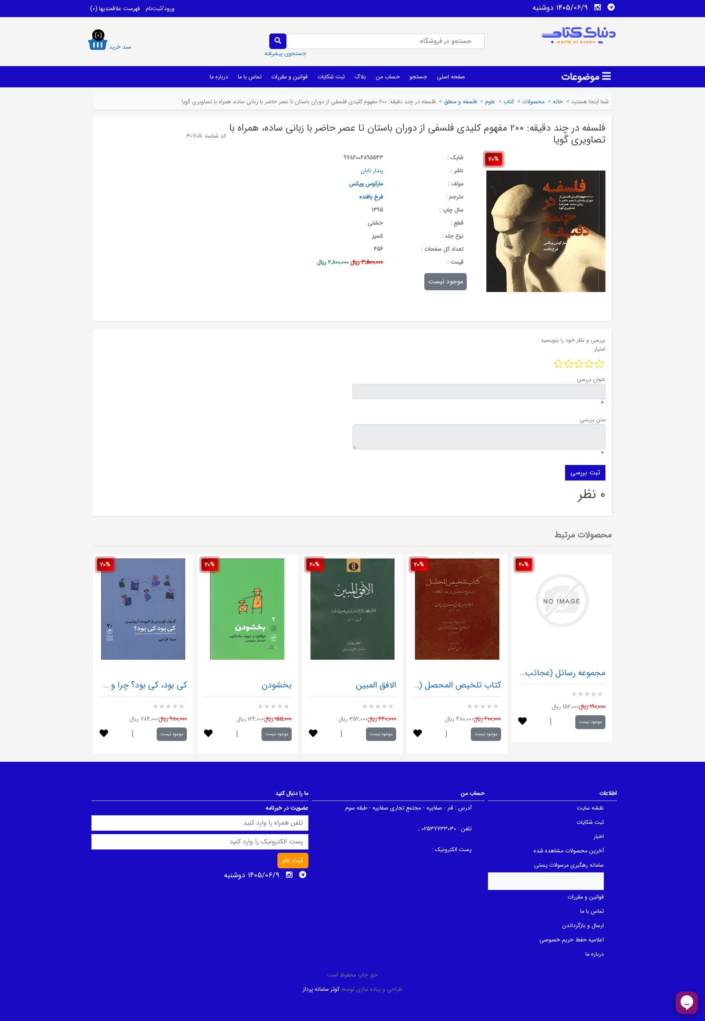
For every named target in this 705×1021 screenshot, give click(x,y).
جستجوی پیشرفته (285, 53)
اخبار (599, 836)
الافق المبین (376, 685)
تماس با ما (250, 76)
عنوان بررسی (591, 379)
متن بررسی (592, 419)
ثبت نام (293, 860)
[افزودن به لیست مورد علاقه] (104, 734)
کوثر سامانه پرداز (321, 989)
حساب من (388, 76)
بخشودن (277, 685)
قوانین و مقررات (289, 76)
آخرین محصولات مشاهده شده (569, 850)
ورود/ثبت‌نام (160, 8)
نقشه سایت (590, 807)
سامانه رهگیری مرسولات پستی (569, 865)
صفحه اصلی (451, 76)
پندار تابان (372, 170)
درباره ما (219, 76)
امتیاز (599, 349)
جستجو (418, 76)
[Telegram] (611, 7)
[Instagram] (597, 7)
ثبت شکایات (331, 76)
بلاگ (360, 76)
